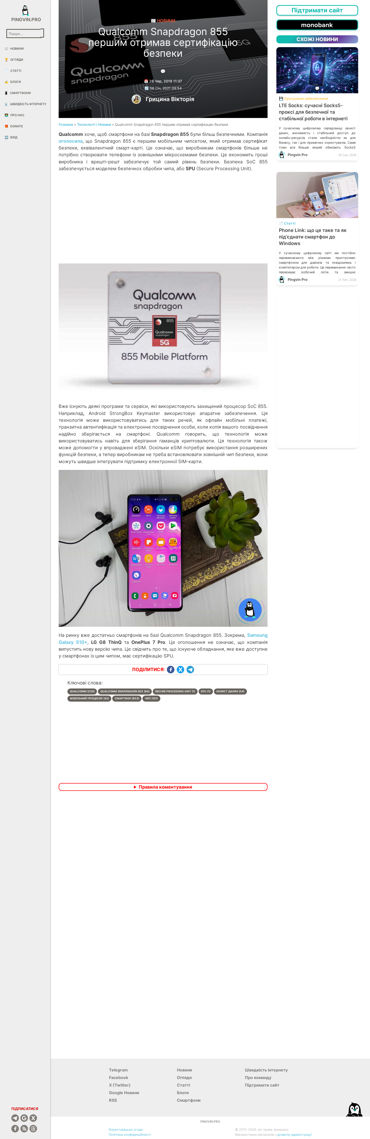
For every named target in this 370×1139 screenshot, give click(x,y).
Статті (13, 71)
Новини (14, 48)
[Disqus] (163, 861)
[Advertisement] (163, 223)
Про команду (258, 1077)
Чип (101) (151, 698)
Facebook (118, 1077)
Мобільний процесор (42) (89, 698)
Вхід (11, 137)
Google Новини (124, 1092)
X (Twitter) (120, 1085)
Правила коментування (165, 787)
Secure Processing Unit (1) (175, 691)
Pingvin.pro (25, 19)
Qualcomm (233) (82, 691)
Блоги (13, 82)
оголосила (71, 141)
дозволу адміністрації (294, 1134)
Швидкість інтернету (25, 104)
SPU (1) (205, 691)
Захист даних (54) (230, 691)
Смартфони (17, 93)
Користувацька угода (126, 1129)
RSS (113, 1100)
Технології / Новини (94, 124)
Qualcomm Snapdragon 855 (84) (125, 691)
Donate (14, 126)
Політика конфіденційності (130, 1134)
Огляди (14, 60)
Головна (66, 124)
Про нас (14, 115)
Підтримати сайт (262, 1085)
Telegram (118, 1069)
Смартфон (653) (127, 698)
